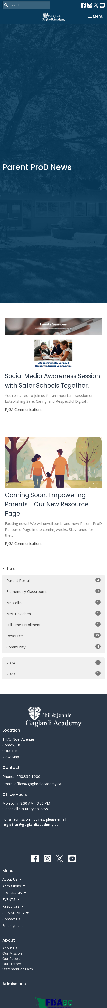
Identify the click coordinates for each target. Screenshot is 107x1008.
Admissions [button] (11, 886)
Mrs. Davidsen (52, 613)
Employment (12, 925)
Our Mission (12, 953)
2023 (52, 673)
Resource (52, 635)
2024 (52, 662)
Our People (11, 958)
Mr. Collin (52, 602)
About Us (9, 948)
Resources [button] (10, 906)
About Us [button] (9, 879)
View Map (10, 756)
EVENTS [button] (8, 899)
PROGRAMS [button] (12, 892)
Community (52, 646)
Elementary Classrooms (52, 591)
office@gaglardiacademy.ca (37, 783)
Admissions (14, 984)
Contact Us (11, 919)
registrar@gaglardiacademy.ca (30, 824)
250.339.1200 (28, 776)
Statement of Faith (17, 969)
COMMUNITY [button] (13, 913)
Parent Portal (52, 580)
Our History (11, 963)
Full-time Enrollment (52, 624)
